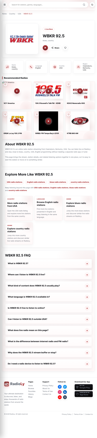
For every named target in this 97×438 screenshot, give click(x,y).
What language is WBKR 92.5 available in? (29, 297)
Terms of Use (47, 391)
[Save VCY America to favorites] (5, 84)
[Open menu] (4, 4)
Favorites (31, 391)
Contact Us (46, 394)
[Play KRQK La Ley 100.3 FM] (17, 121)
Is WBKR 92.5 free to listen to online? (26, 308)
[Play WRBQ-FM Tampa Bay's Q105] (48, 121)
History (31, 394)
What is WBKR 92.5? (18, 263)
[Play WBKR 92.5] (45, 47)
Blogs (30, 397)
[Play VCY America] (17, 91)
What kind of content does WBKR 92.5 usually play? (34, 285)
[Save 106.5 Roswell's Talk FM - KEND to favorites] (37, 84)
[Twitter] (65, 387)
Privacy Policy (47, 386)
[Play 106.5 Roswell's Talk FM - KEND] (48, 91)
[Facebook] (60, 387)
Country (12, 14)
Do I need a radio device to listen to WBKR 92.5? (32, 363)
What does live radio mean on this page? (28, 330)
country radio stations (80, 182)
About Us (46, 388)
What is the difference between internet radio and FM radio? (38, 341)
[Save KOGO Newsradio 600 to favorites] (69, 84)
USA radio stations (14, 182)
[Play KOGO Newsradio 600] (80, 91)
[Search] (84, 5)
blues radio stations (58, 182)
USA (19, 14)
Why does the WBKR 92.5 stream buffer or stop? (32, 352)
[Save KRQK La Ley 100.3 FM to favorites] (5, 114)
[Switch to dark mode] (92, 4)
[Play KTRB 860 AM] (80, 121)
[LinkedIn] (65, 392)
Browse (31, 388)
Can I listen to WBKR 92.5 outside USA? (27, 319)
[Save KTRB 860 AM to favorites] (69, 114)
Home (4, 14)
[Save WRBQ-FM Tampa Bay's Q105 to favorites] (37, 114)
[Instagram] (60, 392)
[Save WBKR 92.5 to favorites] (65, 47)
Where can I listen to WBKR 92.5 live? (26, 274)
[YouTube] (60, 397)
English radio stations (36, 182)
